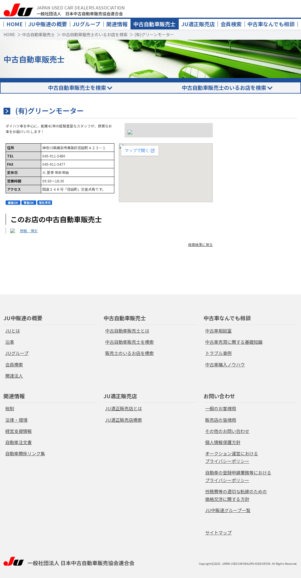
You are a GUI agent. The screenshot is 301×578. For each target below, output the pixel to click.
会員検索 (231, 24)
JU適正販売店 (198, 24)
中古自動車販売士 (154, 24)
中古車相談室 (218, 331)
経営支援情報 (18, 431)
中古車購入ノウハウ (225, 364)
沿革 (9, 342)
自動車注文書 (18, 442)
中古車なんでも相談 (271, 24)
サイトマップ (218, 532)
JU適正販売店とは (123, 408)
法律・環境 (16, 420)
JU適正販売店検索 (123, 420)
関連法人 (14, 376)
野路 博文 (29, 230)
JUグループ (87, 24)
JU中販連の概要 (47, 24)
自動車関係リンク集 (25, 453)
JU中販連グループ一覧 (227, 510)
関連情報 (117, 24)
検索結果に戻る (200, 244)
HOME (14, 24)
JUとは (12, 331)
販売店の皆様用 (220, 420)
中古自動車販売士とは (127, 331)
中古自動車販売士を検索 (77, 87)
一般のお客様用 (220, 408)
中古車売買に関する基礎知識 (233, 342)
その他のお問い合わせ (227, 431)
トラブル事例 (218, 353)
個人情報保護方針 (222, 442)
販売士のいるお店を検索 (129, 353)
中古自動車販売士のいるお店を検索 (95, 34)
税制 (9, 408)
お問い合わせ (219, 396)
